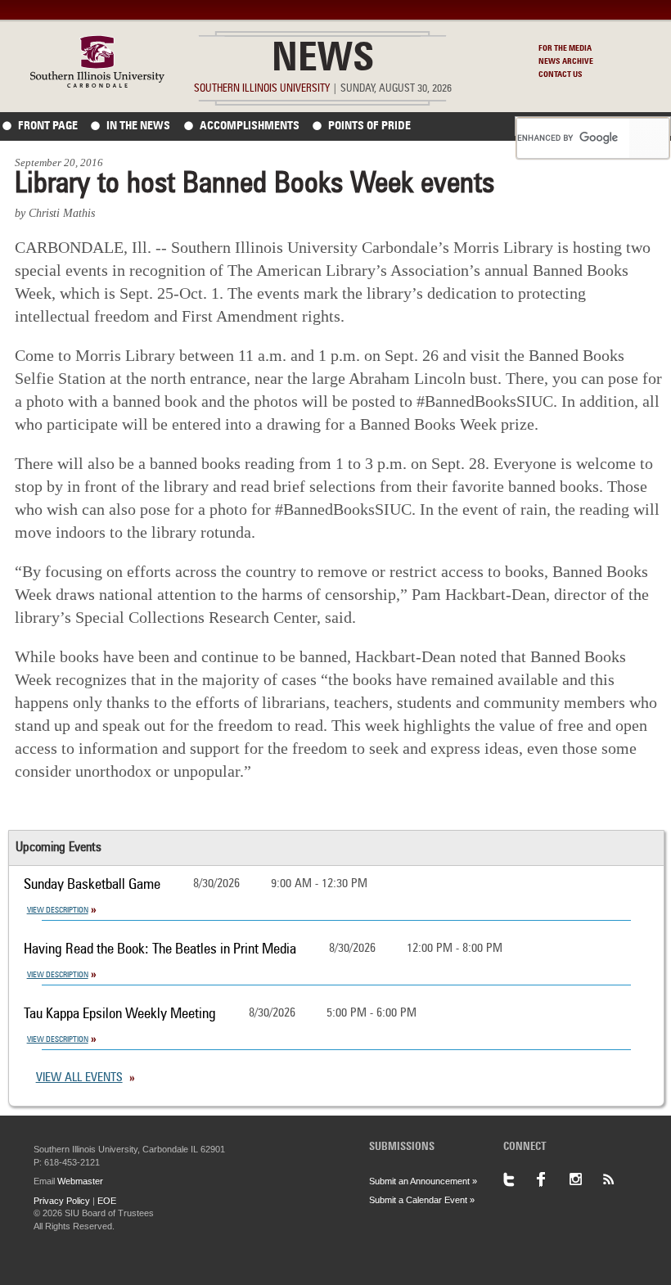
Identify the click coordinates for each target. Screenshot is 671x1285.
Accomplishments (249, 126)
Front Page (48, 126)
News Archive (565, 61)
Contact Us (560, 74)
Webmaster (80, 1181)
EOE (106, 1201)
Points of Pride (369, 126)
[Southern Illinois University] (97, 83)
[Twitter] (519, 1179)
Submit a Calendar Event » (422, 1200)
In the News (138, 126)
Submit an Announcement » (423, 1181)
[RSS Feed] (617, 1179)
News (323, 60)
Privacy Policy (62, 1201)
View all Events (79, 1078)
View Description (57, 910)
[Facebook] (552, 1179)
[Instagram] (585, 1179)
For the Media (565, 48)
